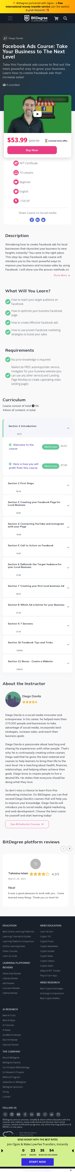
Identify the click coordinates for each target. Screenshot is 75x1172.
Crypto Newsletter (49, 946)
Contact (6, 1096)
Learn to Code (10, 955)
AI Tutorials (8, 1025)
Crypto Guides (47, 951)
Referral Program (11, 1077)
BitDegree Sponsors (13, 1086)
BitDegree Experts (12, 1062)
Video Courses (10, 951)
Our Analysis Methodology (16, 1067)
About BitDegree (11, 1057)
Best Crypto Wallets (50, 998)
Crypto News (46, 955)
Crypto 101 (45, 936)
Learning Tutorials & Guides (17, 936)
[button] (58, 18)
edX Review (8, 983)
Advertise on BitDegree (14, 1082)
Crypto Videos (47, 960)
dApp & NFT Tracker (50, 970)
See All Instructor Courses (25, 824)
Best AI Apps (9, 1020)
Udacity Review (10, 978)
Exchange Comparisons (52, 993)
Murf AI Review (10, 1039)
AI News (6, 1029)
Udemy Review (10, 992)
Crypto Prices (47, 941)
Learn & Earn (46, 931)
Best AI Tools (9, 1015)
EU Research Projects (13, 1072)
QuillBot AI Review (12, 1034)
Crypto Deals (46, 965)
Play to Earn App (48, 975)
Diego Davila (16, 38)
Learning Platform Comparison (18, 941)
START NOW (37, 1161)
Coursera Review (11, 988)
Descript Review (10, 1044)
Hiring (6, 1091)
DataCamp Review (12, 973)
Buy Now (32, 150)
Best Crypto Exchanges (51, 988)
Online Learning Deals (14, 946)
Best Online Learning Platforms (18, 931)
